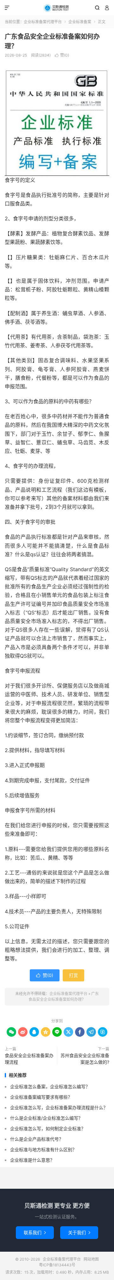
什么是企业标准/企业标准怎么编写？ (46, 1118)
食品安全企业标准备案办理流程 (29, 1059)
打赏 (73, 975)
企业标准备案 (79, 21)
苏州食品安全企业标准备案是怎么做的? (84, 1059)
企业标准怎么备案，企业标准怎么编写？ (50, 1086)
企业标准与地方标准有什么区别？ (43, 1149)
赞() (62, 55)
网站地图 (91, 1259)
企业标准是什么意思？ (32, 1160)
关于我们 (79, 1232)
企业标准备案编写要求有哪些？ (41, 1097)
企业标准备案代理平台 (57, 8)
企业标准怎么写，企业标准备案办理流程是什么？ (59, 1107)
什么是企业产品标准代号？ (36, 1139)
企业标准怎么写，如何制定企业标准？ (48, 1128)
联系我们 (35, 1232)
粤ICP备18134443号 (57, 1265)
